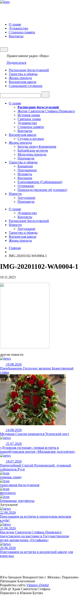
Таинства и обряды (23, 74)
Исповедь (25, 174)
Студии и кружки (31, 139)
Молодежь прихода (32, 154)
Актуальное (26, 197)
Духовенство (18, 28)
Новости (15, 194)
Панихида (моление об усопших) (42, 190)
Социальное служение (25, 86)
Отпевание (26, 186)
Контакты (16, 36)
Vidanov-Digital (37, 585)
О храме (15, 24)
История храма (29, 115)
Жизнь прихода (20, 78)
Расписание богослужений (29, 70)
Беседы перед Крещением (37, 146)
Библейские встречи (33, 150)
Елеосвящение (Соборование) (40, 182)
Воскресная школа (22, 82)
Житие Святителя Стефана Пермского (46, 111)
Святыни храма (29, 119)
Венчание (25, 178)
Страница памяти (22, 32)
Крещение (25, 166)
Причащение (27, 170)
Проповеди (26, 158)
